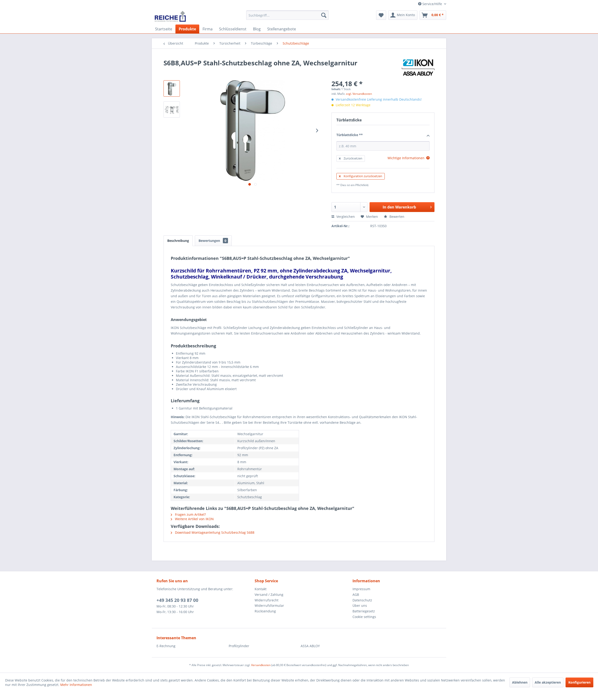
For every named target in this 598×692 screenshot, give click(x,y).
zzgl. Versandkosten (359, 94)
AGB (355, 594)
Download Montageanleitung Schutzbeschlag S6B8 (214, 532)
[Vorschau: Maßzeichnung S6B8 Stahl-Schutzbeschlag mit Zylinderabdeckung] (172, 109)
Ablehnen (519, 682)
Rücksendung (265, 611)
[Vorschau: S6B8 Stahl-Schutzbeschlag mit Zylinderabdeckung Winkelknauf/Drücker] (172, 88)
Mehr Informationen (76, 684)
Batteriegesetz (363, 611)
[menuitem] (287, 15)
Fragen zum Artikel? (190, 514)
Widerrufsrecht (266, 600)
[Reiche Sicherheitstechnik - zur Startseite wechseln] (170, 16)
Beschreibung (178, 240)
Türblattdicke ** (349, 135)
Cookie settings (364, 616)
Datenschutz (362, 600)
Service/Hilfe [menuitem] (432, 4)
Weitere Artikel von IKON (194, 519)
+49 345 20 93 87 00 (177, 600)
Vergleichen (345, 216)
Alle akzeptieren (548, 682)
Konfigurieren (579, 682)
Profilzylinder (239, 646)
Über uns (359, 605)
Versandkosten (261, 665)
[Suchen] (324, 15)
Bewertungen (212, 240)
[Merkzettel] (381, 15)
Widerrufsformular (269, 605)
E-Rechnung (166, 646)
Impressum (361, 589)
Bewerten (396, 216)
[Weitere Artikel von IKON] (418, 67)
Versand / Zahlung (269, 594)
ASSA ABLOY (310, 646)
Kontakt (261, 589)
